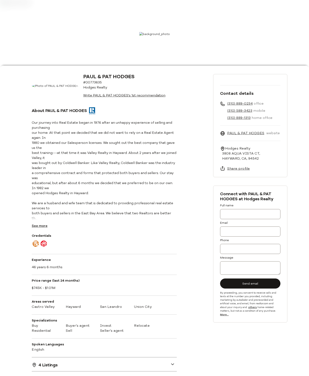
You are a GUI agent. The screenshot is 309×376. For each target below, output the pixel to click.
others (252, 307)
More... (224, 314)
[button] (104, 364)
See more (40, 226)
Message (226, 258)
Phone (224, 240)
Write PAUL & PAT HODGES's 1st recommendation (124, 95)
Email (224, 223)
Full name (227, 205)
